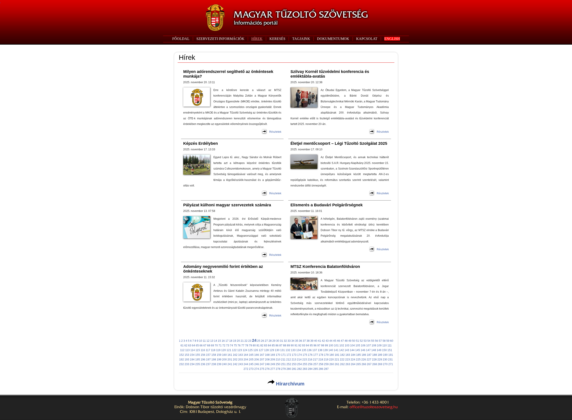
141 (336, 350)
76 (239, 345)
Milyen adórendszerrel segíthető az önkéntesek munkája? (228, 74)
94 (307, 345)
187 (369, 354)
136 (309, 350)
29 (273, 340)
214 (299, 359)
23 (249, 340)
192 (181, 359)
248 (267, 364)
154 (192, 354)
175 (305, 354)
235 (197, 364)
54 (368, 340)
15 (219, 340)
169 (272, 354)
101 (336, 345)
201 (229, 359)
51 (357, 340)
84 (269, 345)
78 (246, 345)
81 (258, 345)
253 (294, 364)
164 (246, 354)
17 (227, 340)
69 (212, 345)
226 (363, 359)
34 (292, 340)
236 (203, 364)
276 (267, 368)
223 (347, 359)
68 (208, 345)
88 (284, 345)
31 (281, 340)
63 (189, 345)
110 (384, 345)
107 (368, 345)
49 (349, 340)
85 (273, 345)
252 (288, 364)
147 (368, 350)
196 (203, 359)
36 (300, 340)
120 (223, 350)
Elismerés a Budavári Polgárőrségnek (326, 205)
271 (390, 364)
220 (331, 359)
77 (242, 345)
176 (310, 354)
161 (229, 354)
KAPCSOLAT (366, 39)
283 (305, 368)
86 (277, 345)
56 (376, 340)
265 (358, 364)
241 (229, 364)
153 (187, 354)
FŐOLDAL (180, 39)
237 (208, 364)
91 (296, 345)
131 (282, 350)
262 (342, 364)
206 (256, 359)
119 (218, 350)
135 (304, 350)
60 (391, 340)
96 (315, 345)
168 (267, 354)
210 (278, 359)
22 (246, 340)
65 (197, 345)
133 (293, 350)
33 (289, 340)
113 (187, 350)
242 (235, 364)
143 (347, 350)
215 (304, 359)
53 (365, 340)
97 (318, 345)
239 (219, 364)
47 (342, 340)
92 (299, 345)
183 (347, 354)
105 (357, 345)
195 (197, 359)
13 (211, 340)
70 (216, 345)
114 (192, 350)
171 (283, 354)
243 (240, 364)
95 (311, 345)
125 (250, 350)
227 (369, 359)
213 (294, 359)
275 (262, 368)
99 (326, 345)
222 (342, 359)
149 (379, 350)
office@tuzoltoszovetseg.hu (373, 407)
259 (326, 364)
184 (353, 354)
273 (251, 368)
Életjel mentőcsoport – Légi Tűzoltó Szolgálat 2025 (338, 143)
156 (203, 354)
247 (262, 364)
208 (267, 359)
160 (224, 354)
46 (338, 340)
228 (374, 359)
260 (331, 364)
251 (283, 364)
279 (283, 368)
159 (219, 354)
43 (327, 340)
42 (323, 340)
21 (242, 340)
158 (213, 354)
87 (280, 345)
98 (322, 345)
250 (278, 364)
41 (319, 340)
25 (258, 340)
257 (315, 364)
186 (364, 354)
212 (288, 359)
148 (373, 350)
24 (254, 340)
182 (342, 354)
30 (277, 340)
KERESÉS (277, 39)
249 (272, 364)
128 (266, 350)
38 (308, 340)
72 (223, 345)
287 (326, 368)
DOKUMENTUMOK (333, 39)
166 (256, 354)
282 (299, 368)
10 (200, 340)
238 (213, 364)
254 (299, 364)
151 (389, 350)
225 (358, 359)
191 (390, 354)
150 (384, 350)
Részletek (275, 131)
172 (288, 354)
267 (369, 364)
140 (330, 350)
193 (187, 359)
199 (219, 359)
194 (192, 359)
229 (379, 359)
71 (220, 345)
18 (230, 340)
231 (390, 359)
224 (353, 359)
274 (256, 368)
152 (181, 354)
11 (204, 340)
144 (352, 350)
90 (292, 345)
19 (234, 340)
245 (251, 364)
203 (240, 359)
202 (235, 359)
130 (277, 350)
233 (187, 364)
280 (288, 368)
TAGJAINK (301, 39)
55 (372, 340)
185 (358, 354)
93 (303, 345)
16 (223, 340)
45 (334, 340)
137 (314, 350)
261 (337, 364)
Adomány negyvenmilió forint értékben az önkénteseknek (223, 268)
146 (363, 350)
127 (261, 350)
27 (266, 340)
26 (262, 340)
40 (315, 340)
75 (235, 345)
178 (321, 354)
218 (320, 359)
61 (182, 345)
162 (235, 354)
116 (203, 350)
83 (265, 345)
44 (330, 340)
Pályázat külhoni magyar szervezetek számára (227, 205)
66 (201, 345)
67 (204, 345)
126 (255, 350)
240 (224, 364)
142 (341, 350)
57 (380, 340)
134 (298, 350)
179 (326, 354)
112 (182, 350)
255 (305, 364)
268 (374, 364)
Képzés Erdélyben (200, 143)
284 (310, 368)
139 (325, 350)
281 (294, 368)
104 (352, 345)
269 (380, 364)
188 (374, 354)
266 (364, 364)
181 (337, 354)
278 (278, 368)
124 (245, 350)
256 (310, 364)
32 (285, 340)
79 (250, 345)
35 (296, 340)
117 (208, 350)
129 (271, 350)
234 (192, 364)
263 (347, 364)
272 (246, 368)
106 (363, 345)
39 (311, 340)
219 (326, 359)
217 (315, 359)
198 (213, 359)
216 (310, 359)
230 (385, 359)
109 (379, 345)
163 (240, 354)
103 (347, 345)
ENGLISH (392, 39)
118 (213, 350)
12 (208, 340)
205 (251, 359)
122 (234, 350)
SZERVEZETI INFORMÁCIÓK (220, 39)
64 (193, 345)
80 (254, 345)
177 (315, 354)
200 (224, 359)
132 (288, 350)
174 (299, 354)
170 (278, 354)
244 (246, 364)
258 (321, 364)
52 (361, 340)
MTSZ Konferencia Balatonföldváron (325, 266)
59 (387, 340)
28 (270, 340)
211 (283, 359)
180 (331, 354)
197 (208, 359)
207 (262, 359)
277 (272, 368)
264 (353, 364)
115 (198, 350)
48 (346, 340)
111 (389, 345)
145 (357, 350)
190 (385, 354)
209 (272, 359)
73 (227, 345)
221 (336, 359)
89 (288, 345)
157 (208, 354)
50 (353, 340)
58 (384, 340)
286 (321, 368)
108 (374, 345)
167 (262, 354)
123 (239, 350)
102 (341, 345)
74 (231, 345)
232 (181, 364)
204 (246, 359)
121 (229, 350)
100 (331, 345)
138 (320, 350)
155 (197, 354)
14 (215, 340)
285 (315, 368)
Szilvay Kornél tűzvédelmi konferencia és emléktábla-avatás (329, 74)
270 (385, 364)
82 (261, 345)
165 (251, 354)
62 (185, 345)
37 (304, 340)
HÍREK (257, 39)
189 (380, 354)
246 (256, 364)
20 (238, 340)
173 (294, 354)
